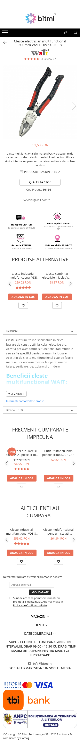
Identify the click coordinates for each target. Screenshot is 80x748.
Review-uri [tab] (14, 410)
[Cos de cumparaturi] (65, 32)
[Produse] (5, 34)
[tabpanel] (40, 102)
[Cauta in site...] (75, 32)
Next (73, 106)
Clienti (38, 625)
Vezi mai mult (16, 393)
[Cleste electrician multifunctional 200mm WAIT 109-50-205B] (40, 102)
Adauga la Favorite (38, 200)
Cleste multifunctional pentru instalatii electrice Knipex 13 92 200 (58, 531)
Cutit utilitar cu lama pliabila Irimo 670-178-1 (58, 453)
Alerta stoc (42, 182)
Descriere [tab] (12, 331)
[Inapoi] (3, 42)
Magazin (38, 616)
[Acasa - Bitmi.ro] (40, 18)
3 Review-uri (48, 59)
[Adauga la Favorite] (23, 305)
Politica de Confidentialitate (30, 605)
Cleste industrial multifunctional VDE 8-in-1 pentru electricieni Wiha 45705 (23, 275)
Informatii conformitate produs (25, 401)
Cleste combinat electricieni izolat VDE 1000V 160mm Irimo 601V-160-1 (57, 275)
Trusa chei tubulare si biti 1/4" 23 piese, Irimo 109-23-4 (22, 453)
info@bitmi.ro (42, 663)
